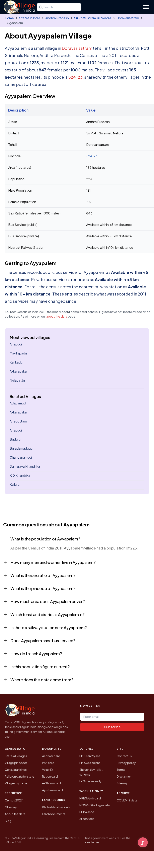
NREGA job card (90, 798)
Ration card (50, 776)
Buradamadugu (21, 448)
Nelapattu (17, 380)
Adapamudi (18, 403)
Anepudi (16, 344)
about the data (56, 316)
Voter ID (47, 769)
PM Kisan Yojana (89, 756)
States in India (29, 18)
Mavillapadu (18, 353)
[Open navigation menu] (146, 7)
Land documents (53, 814)
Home (9, 18)
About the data (15, 814)
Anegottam (18, 421)
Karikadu (16, 362)
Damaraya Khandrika (25, 466)
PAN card (48, 763)
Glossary (11, 807)
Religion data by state (19, 776)
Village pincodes (16, 763)
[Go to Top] (142, 843)
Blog (8, 821)
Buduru (15, 439)
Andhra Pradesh (57, 18)
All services (86, 819)
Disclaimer (124, 776)
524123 (75, 76)
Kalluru (14, 484)
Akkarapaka (18, 371)
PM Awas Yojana (89, 763)
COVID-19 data (127, 800)
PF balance (86, 812)
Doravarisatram (128, 18)
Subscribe (112, 727)
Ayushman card (52, 790)
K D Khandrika (20, 475)
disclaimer (92, 842)
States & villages (16, 756)
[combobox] (59, 7)
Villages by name (16, 783)
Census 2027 (14, 800)
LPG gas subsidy (90, 781)
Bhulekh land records (56, 807)
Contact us (124, 756)
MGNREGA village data (94, 805)
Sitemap (122, 783)
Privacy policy (126, 763)
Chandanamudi (21, 457)
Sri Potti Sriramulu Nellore (92, 18)
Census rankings (16, 769)
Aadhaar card (51, 756)
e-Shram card (51, 783)
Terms (121, 769)
